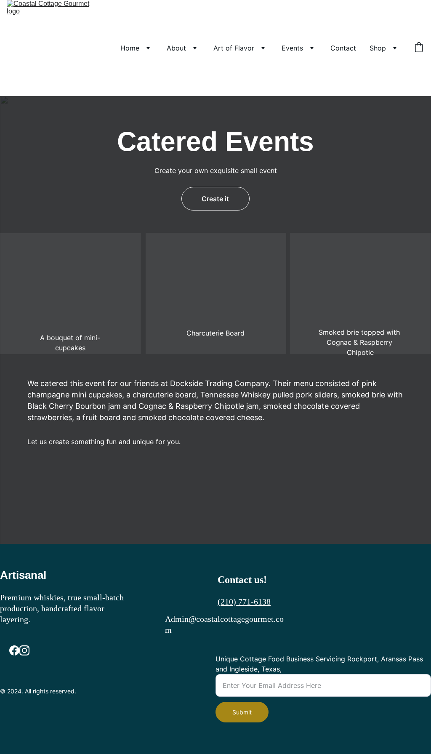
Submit (242, 712)
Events (292, 48)
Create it (215, 198)
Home (129, 48)
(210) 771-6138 (244, 601)
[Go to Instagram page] (24, 650)
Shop (378, 48)
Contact (343, 48)
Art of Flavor (233, 48)
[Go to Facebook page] (14, 650)
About (176, 48)
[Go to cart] (418, 48)
